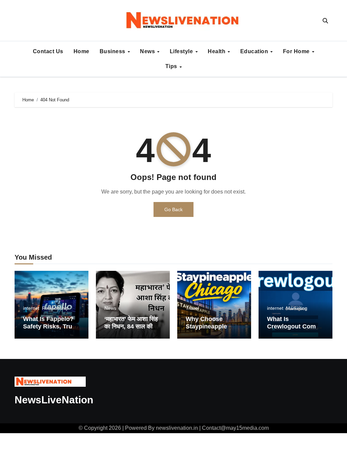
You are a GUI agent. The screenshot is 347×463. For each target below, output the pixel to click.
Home (81, 51)
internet (31, 308)
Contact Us (48, 51)
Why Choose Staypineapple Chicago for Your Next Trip (210, 330)
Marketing (296, 308)
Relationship (55, 308)
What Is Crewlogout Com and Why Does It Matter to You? (291, 330)
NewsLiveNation (54, 399)
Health (217, 51)
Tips (172, 66)
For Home (297, 51)
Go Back (173, 209)
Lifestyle (182, 51)
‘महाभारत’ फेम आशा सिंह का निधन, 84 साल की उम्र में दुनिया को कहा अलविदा (131, 330)
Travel (192, 308)
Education (255, 51)
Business (113, 51)
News (148, 51)
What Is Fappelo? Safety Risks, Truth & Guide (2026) (50, 326)
